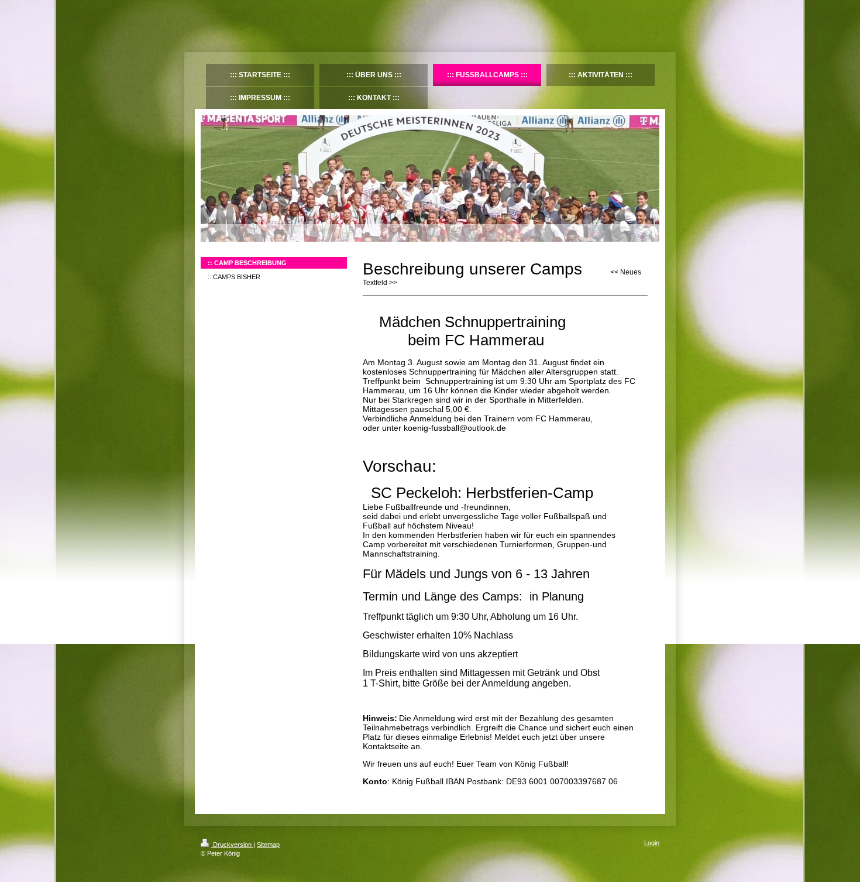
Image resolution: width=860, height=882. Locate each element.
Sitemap (268, 844)
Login (651, 842)
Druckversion (232, 844)
